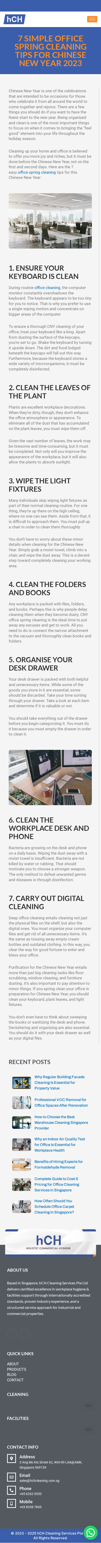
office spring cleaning (37, 172)
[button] (91, 1533)
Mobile (26, 1501)
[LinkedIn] (24, 1333)
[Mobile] (11, 1503)
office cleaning (47, 287)
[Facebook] (11, 1333)
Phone (25, 1488)
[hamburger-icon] (92, 19)
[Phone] (11, 1490)
